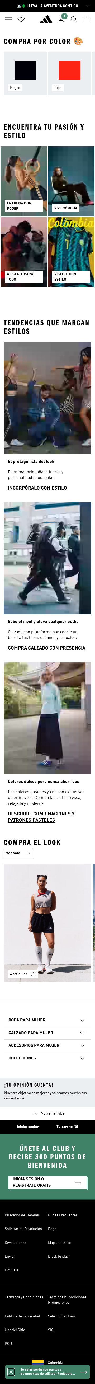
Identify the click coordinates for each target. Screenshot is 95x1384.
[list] (47, 77)
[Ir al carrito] (86, 19)
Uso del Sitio (15, 1330)
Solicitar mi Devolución (23, 1229)
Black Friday (58, 1256)
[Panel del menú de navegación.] (8, 19)
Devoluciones (15, 1243)
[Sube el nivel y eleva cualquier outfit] (47, 579)
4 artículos (18, 974)
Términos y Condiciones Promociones (67, 1299)
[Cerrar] (11, 1371)
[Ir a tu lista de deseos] (21, 19)
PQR (8, 1344)
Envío (9, 1256)
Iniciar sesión (28, 1127)
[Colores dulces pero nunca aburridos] (47, 745)
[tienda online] (46, 21)
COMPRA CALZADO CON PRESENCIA (46, 648)
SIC (51, 1330)
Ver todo (13, 853)
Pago (52, 1229)
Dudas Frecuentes (63, 1215)
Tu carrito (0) (67, 1127)
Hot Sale (11, 1270)
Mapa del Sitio (59, 1243)
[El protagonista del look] (47, 419)
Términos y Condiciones (24, 1297)
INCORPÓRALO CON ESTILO (37, 488)
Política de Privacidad (22, 1316)
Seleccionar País (61, 1316)
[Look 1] (47, 923)
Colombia (55, 1363)
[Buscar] (74, 19)
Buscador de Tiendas (22, 1215)
